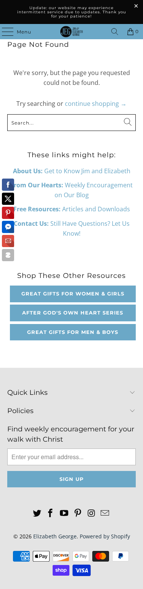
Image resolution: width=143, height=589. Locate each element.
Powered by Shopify (105, 536)
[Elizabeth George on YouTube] (64, 513)
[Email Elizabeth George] (105, 513)
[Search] (115, 31)
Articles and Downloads (71, 209)
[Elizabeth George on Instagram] (91, 513)
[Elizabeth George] (72, 31)
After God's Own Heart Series (72, 313)
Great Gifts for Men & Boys (72, 332)
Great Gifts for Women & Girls (72, 294)
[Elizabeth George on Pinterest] (78, 513)
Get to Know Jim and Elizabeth (71, 171)
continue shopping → (96, 103)
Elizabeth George (55, 536)
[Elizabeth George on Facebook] (50, 513)
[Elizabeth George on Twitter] (37, 513)
